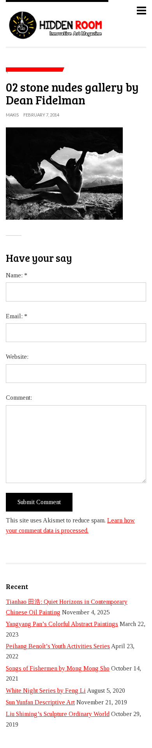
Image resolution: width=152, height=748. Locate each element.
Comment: (19, 397)
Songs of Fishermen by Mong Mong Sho (58, 668)
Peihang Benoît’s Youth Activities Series (58, 646)
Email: (16, 316)
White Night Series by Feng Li (46, 690)
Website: (17, 356)
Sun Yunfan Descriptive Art (40, 702)
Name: (16, 275)
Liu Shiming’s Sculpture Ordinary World (58, 714)
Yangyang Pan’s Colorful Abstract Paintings (62, 624)
